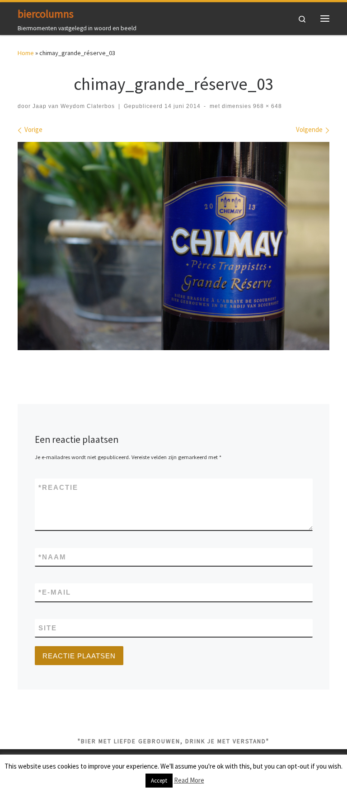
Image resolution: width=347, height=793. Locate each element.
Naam (52, 557)
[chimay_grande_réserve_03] (173, 246)
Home (26, 53)
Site (47, 628)
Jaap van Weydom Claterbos (74, 106)
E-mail (54, 592)
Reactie (58, 487)
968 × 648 (266, 106)
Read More (189, 780)
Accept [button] (159, 780)
